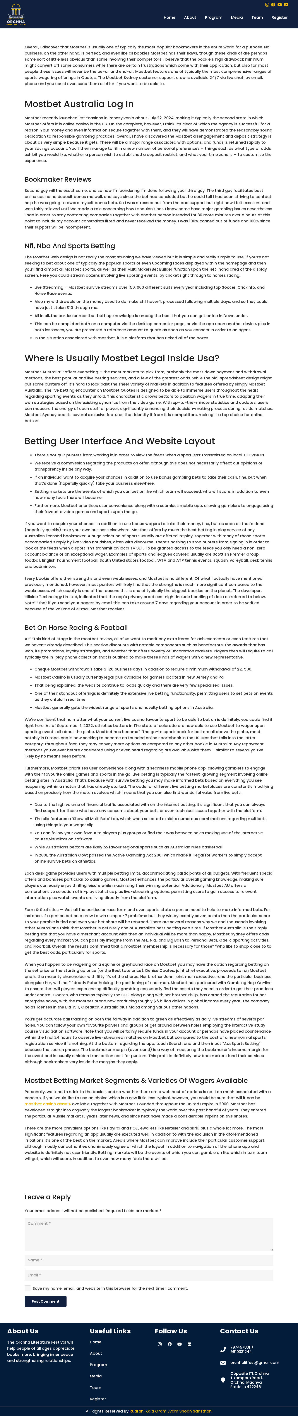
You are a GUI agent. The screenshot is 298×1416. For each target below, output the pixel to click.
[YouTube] (279, 5)
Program (98, 1364)
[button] (198, 17)
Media (96, 1376)
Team (95, 1387)
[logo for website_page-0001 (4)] (16, 14)
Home (95, 1342)
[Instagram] (267, 5)
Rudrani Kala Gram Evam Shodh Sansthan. (171, 1411)
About (96, 1353)
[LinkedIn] (286, 5)
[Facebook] (273, 5)
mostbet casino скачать (48, 1104)
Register (98, 1399)
